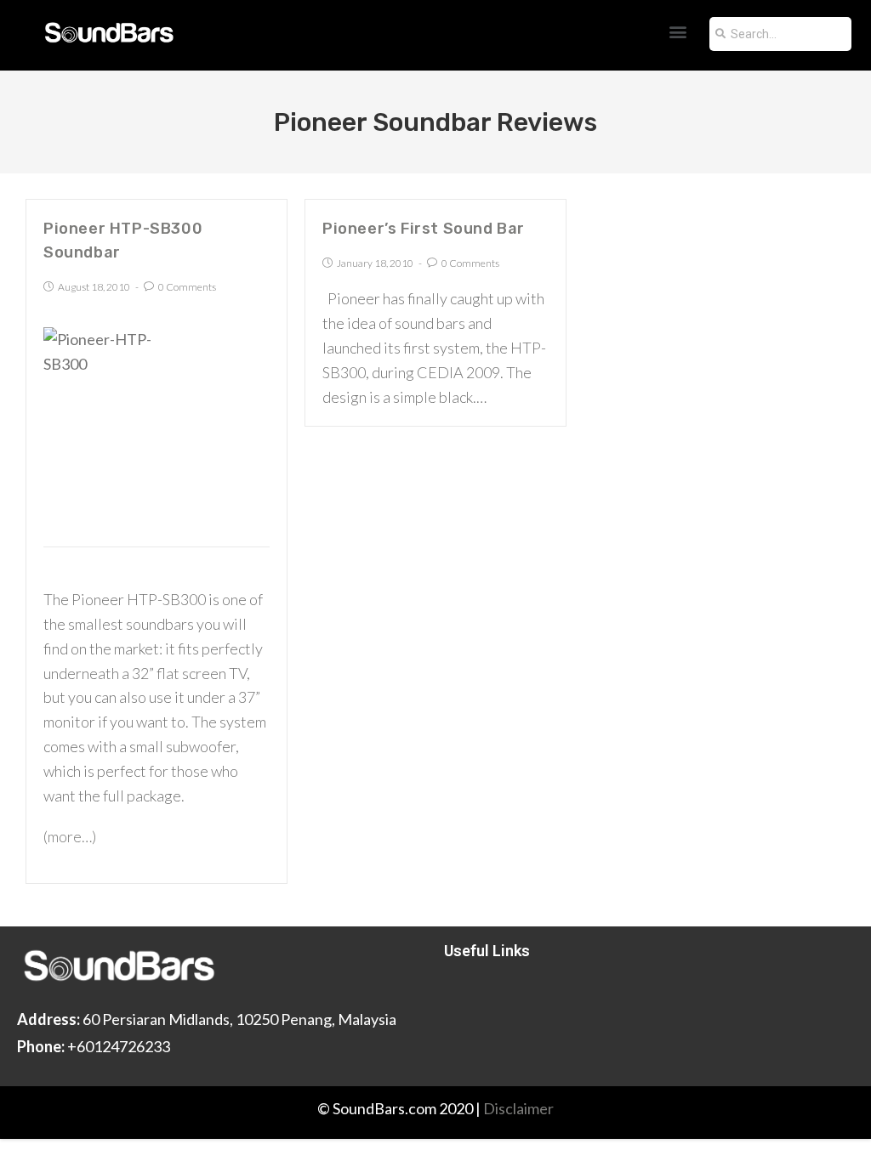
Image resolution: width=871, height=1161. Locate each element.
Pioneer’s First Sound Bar (423, 228)
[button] (678, 31)
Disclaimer (518, 1108)
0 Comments (187, 286)
